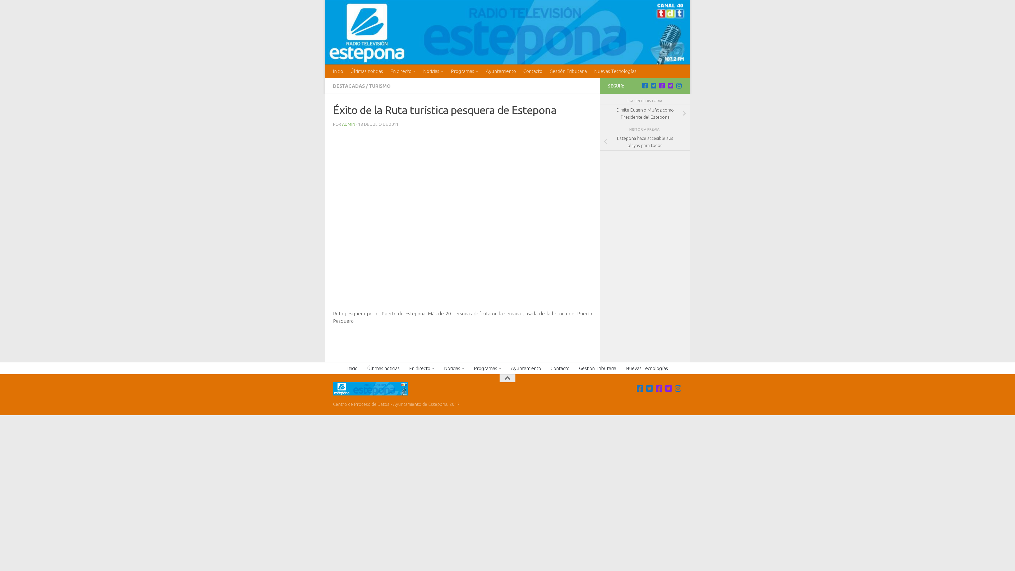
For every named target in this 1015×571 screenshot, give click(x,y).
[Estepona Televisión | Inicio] (507, 32)
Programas (462, 71)
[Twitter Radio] (670, 85)
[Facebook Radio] (662, 85)
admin (348, 124)
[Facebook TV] (645, 85)
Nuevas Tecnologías (615, 71)
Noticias (431, 71)
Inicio (338, 71)
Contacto (532, 71)
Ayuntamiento (501, 71)
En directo (401, 71)
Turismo (380, 86)
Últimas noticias (366, 71)
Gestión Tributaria (568, 71)
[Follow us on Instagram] (679, 85)
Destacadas (349, 86)
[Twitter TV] (653, 85)
